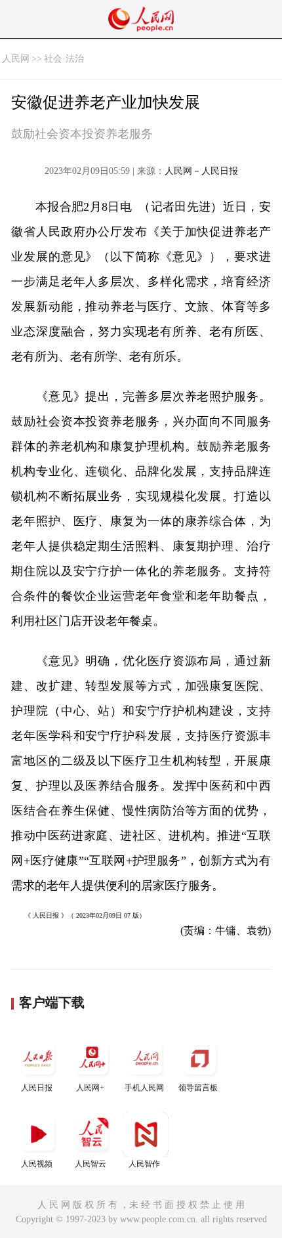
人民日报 (36, 1087)
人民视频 (36, 1163)
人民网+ (90, 1087)
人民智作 (144, 1163)
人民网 (16, 59)
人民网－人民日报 (201, 171)
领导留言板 (198, 1087)
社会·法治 (64, 59)
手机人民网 (144, 1087)
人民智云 (90, 1163)
